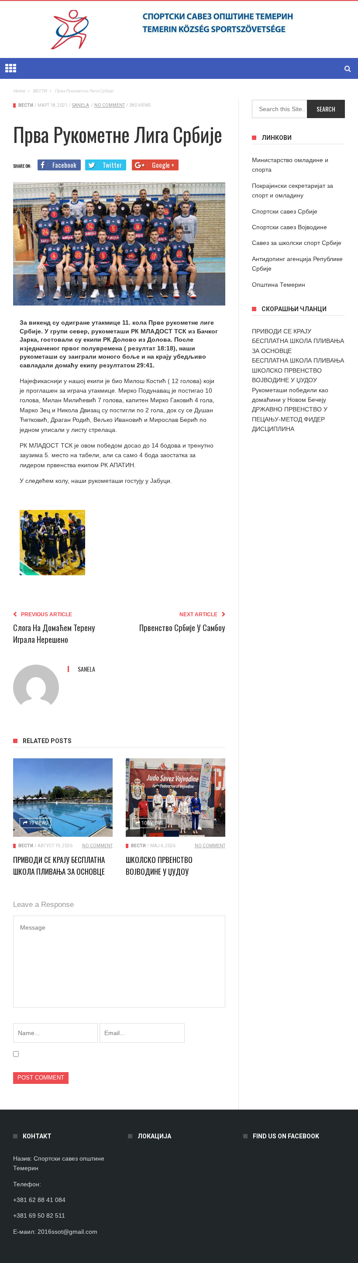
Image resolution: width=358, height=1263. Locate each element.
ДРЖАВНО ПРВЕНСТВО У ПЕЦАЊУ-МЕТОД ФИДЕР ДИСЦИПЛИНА (289, 419)
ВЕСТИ (25, 105)
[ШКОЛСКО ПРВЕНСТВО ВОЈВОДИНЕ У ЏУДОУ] (175, 797)
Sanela (80, 105)
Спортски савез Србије (284, 211)
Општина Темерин (278, 284)
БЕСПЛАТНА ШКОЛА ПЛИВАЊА (298, 360)
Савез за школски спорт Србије (296, 242)
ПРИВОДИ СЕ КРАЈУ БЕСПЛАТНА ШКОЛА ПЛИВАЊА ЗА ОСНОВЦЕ (298, 341)
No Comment (109, 105)
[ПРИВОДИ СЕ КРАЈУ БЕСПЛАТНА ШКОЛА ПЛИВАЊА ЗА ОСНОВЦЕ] (63, 797)
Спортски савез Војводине (289, 227)
